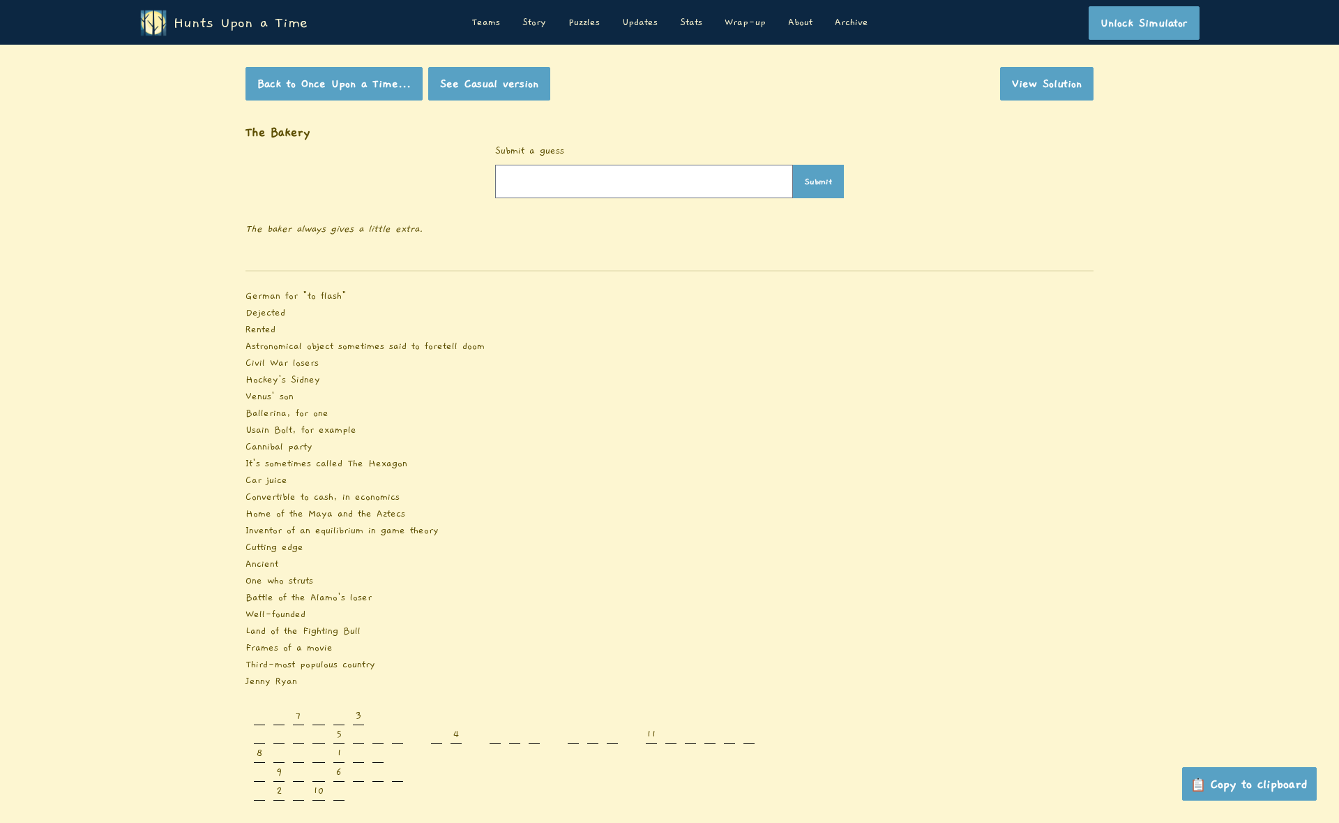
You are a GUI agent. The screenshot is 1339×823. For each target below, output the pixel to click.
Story (534, 22)
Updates (640, 22)
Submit (818, 181)
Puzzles (584, 22)
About (800, 22)
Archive (851, 22)
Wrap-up (745, 22)
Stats (691, 22)
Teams (485, 22)
